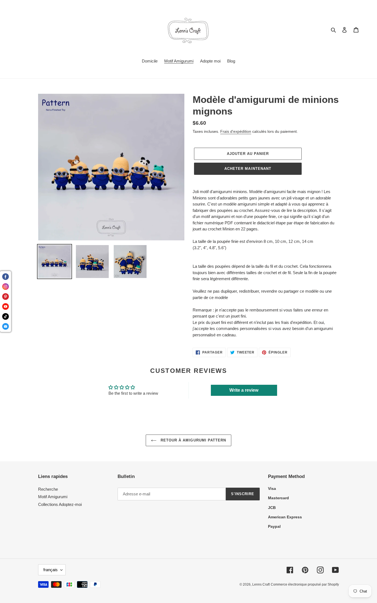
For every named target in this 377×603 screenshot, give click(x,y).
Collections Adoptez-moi (60, 504)
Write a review (243, 390)
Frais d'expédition (235, 131)
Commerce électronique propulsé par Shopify (305, 584)
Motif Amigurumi (52, 496)
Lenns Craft (261, 584)
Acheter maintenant (247, 169)
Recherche (48, 489)
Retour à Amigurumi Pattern (192, 440)
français (50, 569)
